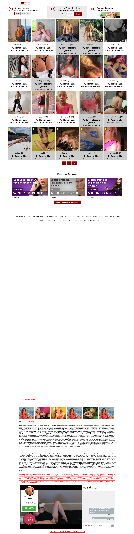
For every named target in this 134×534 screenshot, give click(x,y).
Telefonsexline (25, 478)
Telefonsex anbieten (40, 476)
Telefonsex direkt (53, 478)
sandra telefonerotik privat (50, 481)
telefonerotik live (72, 481)
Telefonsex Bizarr (87, 477)
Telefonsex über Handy (71, 474)
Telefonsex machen (51, 476)
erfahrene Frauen (100, 478)
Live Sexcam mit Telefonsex (56, 480)
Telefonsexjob (31, 399)
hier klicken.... (32, 421)
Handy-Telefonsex (94, 474)
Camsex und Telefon (42, 477)
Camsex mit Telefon (31, 477)
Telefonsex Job (96, 476)
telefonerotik (112, 480)
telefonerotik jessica (62, 481)
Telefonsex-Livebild (32, 474)
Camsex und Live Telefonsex (85, 480)
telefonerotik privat (38, 481)
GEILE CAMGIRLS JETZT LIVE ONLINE (67, 531)
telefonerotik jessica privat (25, 481)
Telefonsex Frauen (61, 476)
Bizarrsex (94, 477)
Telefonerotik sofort (34, 478)
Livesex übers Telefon (54, 477)
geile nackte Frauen (63, 478)
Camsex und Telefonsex (70, 480)
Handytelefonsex (104, 474)
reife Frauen (91, 478)
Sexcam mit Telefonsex (30, 480)
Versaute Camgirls (65, 477)
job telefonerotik (81, 481)
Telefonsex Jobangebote (85, 476)
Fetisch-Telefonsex (102, 477)
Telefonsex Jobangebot (106, 476)
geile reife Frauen (83, 478)
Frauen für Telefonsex (72, 476)
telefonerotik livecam (91, 481)
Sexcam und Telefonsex (42, 480)
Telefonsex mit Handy (83, 474)
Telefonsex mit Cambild (44, 474)
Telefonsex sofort (44, 478)
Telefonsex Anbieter (29, 476)
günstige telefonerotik (31, 482)
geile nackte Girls (73, 478)
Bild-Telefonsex (23, 474)
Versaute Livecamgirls (76, 477)
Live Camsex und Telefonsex (101, 480)
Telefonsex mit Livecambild (58, 474)
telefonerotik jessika (102, 481)
